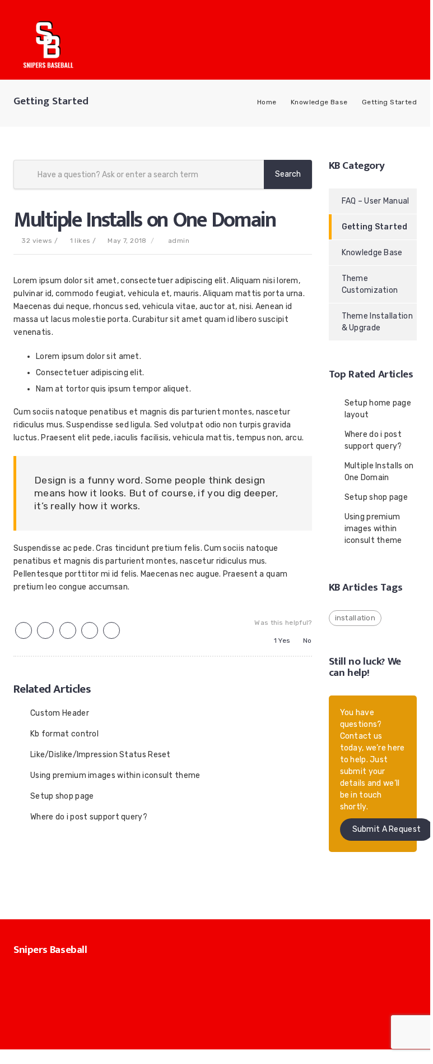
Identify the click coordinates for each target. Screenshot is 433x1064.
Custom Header (59, 713)
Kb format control (64, 734)
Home (267, 102)
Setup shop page (62, 796)
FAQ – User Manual (375, 201)
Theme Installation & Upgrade (377, 322)
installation (355, 618)
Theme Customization (370, 284)
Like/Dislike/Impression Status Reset (100, 754)
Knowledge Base (319, 102)
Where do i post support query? (88, 817)
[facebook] (45, 631)
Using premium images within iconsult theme (115, 775)
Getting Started (389, 102)
